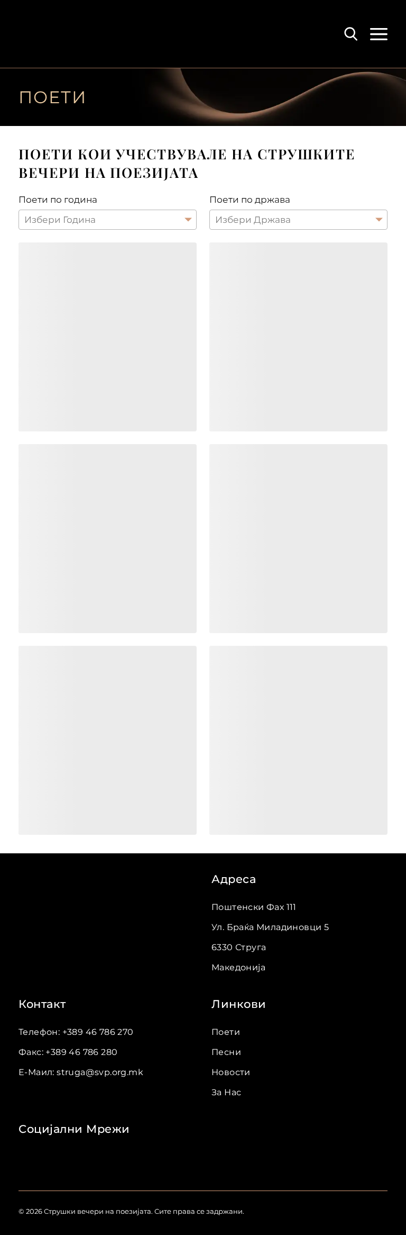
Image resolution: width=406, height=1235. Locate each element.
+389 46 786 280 (81, 1052)
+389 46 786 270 (97, 1032)
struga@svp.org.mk (100, 1072)
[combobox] (25, 219)
